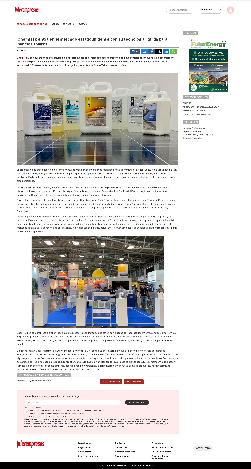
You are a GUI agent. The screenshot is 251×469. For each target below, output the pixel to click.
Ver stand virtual (134, 381)
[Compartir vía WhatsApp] (173, 51)
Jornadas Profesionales (194, 128)
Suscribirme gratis (137, 402)
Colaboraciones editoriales (160, 457)
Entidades (68, 24)
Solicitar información (111, 381)
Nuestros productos (125, 451)
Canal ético (121, 447)
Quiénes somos (122, 456)
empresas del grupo (156, 421)
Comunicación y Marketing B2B (198, 134)
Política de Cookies (161, 451)
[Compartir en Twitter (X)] (158, 51)
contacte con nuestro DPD (143, 424)
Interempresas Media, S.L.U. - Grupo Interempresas (130, 465)
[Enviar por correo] (144, 51)
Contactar (120, 443)
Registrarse (84, 447)
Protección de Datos (162, 447)
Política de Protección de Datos (69, 417)
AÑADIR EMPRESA (203, 448)
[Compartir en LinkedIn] (166, 51)
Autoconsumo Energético (32, 24)
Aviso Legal (49, 417)
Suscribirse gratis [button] (210, 10)
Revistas (82, 24)
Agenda (56, 24)
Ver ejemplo (74, 396)
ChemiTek (22, 57)
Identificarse (84, 443)
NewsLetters (84, 451)
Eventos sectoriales (192, 138)
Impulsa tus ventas (192, 131)
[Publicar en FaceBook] (151, 51)
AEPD (85, 426)
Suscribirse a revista (88, 456)
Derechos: (47, 424)
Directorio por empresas (197, 114)
